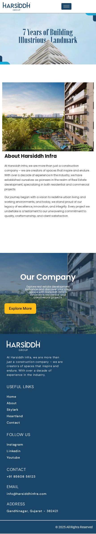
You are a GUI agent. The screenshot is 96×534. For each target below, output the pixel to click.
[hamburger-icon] (66, 6)
